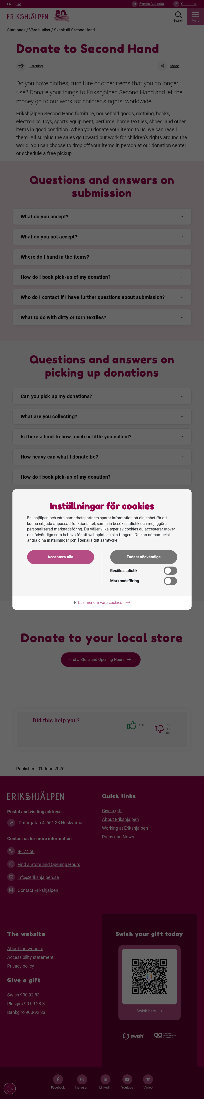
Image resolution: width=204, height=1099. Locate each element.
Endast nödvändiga (144, 557)
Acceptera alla (60, 557)
